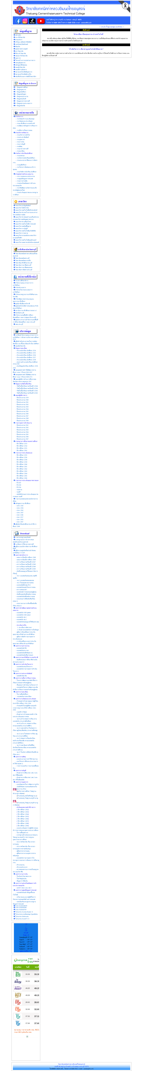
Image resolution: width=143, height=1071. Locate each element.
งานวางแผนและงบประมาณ (26, 176)
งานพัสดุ (19, 146)
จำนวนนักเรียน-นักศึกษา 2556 (26, 355)
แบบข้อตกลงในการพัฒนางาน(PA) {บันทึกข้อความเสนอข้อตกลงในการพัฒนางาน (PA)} (26, 787)
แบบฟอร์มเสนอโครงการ (24, 666)
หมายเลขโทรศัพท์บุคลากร (23, 72)
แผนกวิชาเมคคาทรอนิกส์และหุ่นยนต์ (27, 242)
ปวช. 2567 (20, 512)
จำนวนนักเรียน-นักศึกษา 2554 (26, 350)
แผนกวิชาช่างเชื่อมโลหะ (23, 221)
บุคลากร (18, 58)
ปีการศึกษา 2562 (22, 450)
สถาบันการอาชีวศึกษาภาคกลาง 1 (26, 310)
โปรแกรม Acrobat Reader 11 (24, 912)
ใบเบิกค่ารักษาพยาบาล (24, 876)
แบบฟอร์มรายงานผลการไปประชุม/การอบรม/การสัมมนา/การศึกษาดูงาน (26, 860)
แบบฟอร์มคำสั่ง (22, 648)
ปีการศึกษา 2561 (22, 466)
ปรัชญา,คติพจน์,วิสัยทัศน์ (23, 42)
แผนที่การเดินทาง (21, 69)
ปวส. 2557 (20, 517)
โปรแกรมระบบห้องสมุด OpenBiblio (26, 914)
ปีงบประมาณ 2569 (22, 420)
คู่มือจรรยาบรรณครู (23, 851)
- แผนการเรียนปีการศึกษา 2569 (25, 559)
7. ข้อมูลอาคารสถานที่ (22, 101)
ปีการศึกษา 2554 (22, 446)
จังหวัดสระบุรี (19, 313)
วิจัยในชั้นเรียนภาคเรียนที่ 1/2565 (27, 391)
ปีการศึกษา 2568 (23, 823)
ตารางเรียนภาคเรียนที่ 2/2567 (26, 562)
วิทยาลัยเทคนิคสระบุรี (22, 258)
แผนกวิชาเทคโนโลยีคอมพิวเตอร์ (25, 240)
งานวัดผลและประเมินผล (25, 121)
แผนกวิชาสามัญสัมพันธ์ (23, 205)
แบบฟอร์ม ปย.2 (22, 619)
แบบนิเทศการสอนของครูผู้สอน (26, 592)
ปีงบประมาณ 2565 (22, 411)
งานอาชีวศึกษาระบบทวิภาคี (26, 123)
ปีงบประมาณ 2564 (22, 409)
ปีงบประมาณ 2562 (22, 404)
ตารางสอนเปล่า (22, 589)
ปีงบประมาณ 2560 (22, 400)
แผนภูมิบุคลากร (20, 62)
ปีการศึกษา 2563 (22, 471)
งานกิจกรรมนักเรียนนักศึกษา (26, 158)
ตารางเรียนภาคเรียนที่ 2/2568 (26, 566)
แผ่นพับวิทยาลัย (20, 346)
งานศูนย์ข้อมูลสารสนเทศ (25, 178)
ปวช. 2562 (20, 510)
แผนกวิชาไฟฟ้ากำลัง (22, 208)
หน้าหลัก (18, 35)
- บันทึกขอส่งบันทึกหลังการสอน (25, 594)
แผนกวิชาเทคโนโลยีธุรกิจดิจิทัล (25, 231)
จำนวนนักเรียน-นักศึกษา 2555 (26, 353)
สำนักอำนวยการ (20, 287)
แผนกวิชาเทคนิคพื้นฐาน (23, 226)
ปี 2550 (19, 485)
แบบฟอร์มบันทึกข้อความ (24, 653)
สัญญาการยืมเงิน (22, 881)
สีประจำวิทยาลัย (20, 53)
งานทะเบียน (20, 151)
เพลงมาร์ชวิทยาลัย (21, 56)
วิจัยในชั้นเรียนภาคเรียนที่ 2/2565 (27, 393)
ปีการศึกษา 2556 (22, 457)
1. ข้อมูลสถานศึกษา (21, 87)
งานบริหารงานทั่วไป (23, 135)
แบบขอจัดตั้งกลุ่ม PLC (24, 585)
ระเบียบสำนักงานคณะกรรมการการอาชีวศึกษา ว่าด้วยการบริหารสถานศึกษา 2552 (26, 337)
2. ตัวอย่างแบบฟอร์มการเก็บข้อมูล (28, 630)
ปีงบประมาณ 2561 (22, 402)
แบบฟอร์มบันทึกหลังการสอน (26, 596)
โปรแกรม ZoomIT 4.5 (22, 919)
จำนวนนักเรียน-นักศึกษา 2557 (26, 357)
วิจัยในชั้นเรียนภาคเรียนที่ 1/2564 (27, 386)
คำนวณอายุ (20, 865)
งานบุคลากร (21, 139)
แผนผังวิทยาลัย (20, 67)
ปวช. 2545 (20, 506)
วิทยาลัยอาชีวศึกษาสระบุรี (23, 263)
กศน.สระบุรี (19, 324)
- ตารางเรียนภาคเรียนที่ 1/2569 (26, 569)
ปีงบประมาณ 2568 (22, 418)
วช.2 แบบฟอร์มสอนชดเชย (25, 580)
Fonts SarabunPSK (21, 907)
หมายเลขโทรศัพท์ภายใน (23, 74)
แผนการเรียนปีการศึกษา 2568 (26, 557)
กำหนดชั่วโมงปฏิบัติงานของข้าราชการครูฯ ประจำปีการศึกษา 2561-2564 (25, 708)
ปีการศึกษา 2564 (22, 473)
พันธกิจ (17, 46)
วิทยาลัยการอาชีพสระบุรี (23, 265)
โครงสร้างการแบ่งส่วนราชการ (25, 60)
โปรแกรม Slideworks (22, 916)
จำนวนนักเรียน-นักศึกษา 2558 (26, 360)
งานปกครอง (20, 155)
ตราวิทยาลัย (19, 51)
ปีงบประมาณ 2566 (22, 414)
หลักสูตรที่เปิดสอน (21, 65)
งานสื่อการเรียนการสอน (24, 130)
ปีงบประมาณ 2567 (22, 416)
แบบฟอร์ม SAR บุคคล (24, 612)
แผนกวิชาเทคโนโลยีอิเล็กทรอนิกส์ (26, 210)
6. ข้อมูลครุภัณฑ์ (20, 99)
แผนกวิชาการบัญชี (21, 228)
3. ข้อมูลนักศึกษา (20, 92)
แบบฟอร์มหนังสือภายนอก (25, 655)
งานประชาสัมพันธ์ (23, 137)
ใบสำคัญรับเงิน (21, 878)
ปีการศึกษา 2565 (22, 476)
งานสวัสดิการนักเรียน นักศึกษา (27, 172)
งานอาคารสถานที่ (22, 149)
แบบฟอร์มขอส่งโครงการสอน (26, 587)
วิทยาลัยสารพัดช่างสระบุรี (23, 270)
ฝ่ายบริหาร (18, 39)
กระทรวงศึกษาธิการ (21, 280)
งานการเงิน (20, 142)
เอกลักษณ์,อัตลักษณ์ (21, 44)
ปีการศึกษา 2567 (23, 821)
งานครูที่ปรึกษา (21, 165)
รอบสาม (19, 489)
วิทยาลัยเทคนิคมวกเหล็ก (23, 260)
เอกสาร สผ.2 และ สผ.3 (24, 888)
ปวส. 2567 (20, 522)
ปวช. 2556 (20, 508)
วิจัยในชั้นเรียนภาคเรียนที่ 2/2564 (27, 388)
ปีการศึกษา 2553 (22, 443)
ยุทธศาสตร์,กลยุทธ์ (21, 49)
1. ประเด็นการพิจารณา (24, 627)
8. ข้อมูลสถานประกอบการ (23, 103)
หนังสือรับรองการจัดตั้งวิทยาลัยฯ (25, 76)
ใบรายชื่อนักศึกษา (22, 694)
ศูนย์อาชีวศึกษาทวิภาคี (22, 303)
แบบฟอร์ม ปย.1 (22, 617)
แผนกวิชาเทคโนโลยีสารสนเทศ (25, 224)
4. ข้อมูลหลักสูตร (20, 94)
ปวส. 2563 (20, 519)
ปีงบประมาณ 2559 (22, 397)
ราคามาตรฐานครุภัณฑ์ (22, 537)
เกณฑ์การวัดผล (22, 712)
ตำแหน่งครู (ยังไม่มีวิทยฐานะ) (26, 796)
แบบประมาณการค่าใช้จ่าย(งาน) (27, 759)
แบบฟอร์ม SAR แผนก (24, 615)
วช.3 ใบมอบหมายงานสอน (25, 582)
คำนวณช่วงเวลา (22, 867)
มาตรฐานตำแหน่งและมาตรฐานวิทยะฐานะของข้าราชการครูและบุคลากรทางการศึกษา (25, 837)
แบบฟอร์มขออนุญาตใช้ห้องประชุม (28, 622)
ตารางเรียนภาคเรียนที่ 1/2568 (26, 564)
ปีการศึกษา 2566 (22, 478)
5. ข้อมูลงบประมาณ (21, 96)
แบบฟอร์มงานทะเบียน (24, 696)
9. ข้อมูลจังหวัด (20, 105)
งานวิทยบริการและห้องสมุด (25, 119)
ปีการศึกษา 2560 (22, 464)
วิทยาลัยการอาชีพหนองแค (23, 267)
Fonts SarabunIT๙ (20, 909)
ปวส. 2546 (20, 515)
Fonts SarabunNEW (21, 906)
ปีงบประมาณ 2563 (22, 407)
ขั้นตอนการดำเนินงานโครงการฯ (27, 685)
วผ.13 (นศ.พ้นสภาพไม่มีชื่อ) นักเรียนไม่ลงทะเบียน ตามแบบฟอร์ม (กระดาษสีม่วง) (24, 747)
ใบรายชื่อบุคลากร (22, 832)
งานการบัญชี (21, 144)
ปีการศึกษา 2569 (23, 826)
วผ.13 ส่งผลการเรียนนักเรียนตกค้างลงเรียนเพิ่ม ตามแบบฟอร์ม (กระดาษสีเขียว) (24, 741)
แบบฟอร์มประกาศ (22, 650)
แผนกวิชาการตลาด (21, 233)
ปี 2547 (19, 483)
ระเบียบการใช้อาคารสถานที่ (24, 544)
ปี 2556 (19, 487)
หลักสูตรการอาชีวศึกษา (22, 503)
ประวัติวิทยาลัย (20, 37)
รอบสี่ (18, 492)
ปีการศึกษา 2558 (22, 460)
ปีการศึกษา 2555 (22, 448)
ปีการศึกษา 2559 (22, 462)
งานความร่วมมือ (22, 181)
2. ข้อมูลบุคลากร (20, 89)
